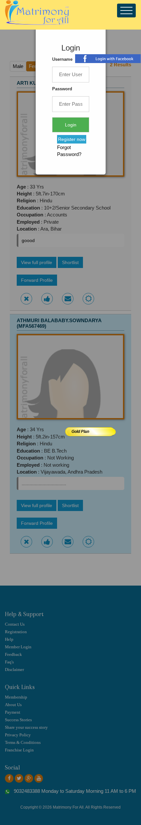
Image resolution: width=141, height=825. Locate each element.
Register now (71, 139)
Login (70, 124)
